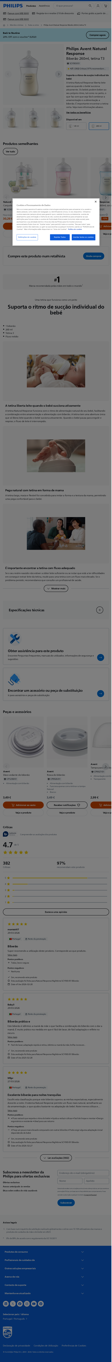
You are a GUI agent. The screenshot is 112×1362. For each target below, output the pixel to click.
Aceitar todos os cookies (82, 237)
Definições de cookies (26, 237)
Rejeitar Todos (59, 237)
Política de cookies (74, 229)
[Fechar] (94, 201)
